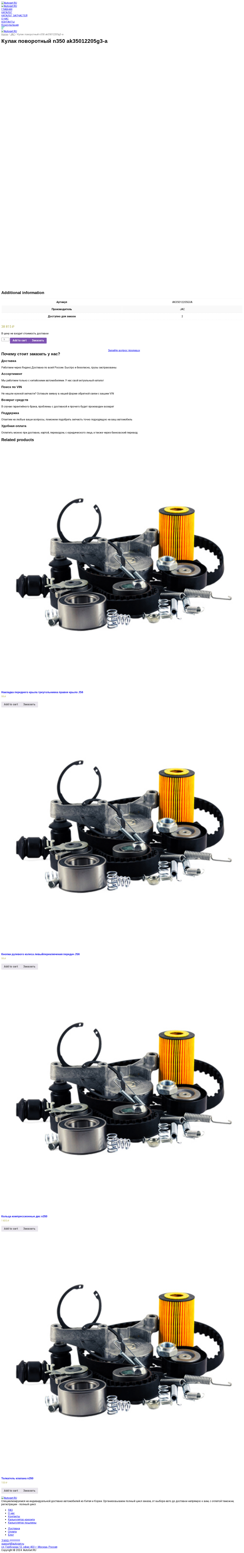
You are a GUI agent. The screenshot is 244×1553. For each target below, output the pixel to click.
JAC (12, 34)
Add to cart (20, 340)
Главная (6, 9)
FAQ (10, 1510)
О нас (5, 18)
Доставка (14, 1528)
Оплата (12, 1531)
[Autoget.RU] (9, 2)
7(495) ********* (10, 1540)
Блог (11, 1534)
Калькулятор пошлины (22, 1522)
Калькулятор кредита (21, 1519)
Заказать (38, 340)
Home (4, 34)
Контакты (8, 21)
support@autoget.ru (12, 1543)
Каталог (6, 12)
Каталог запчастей (14, 15)
